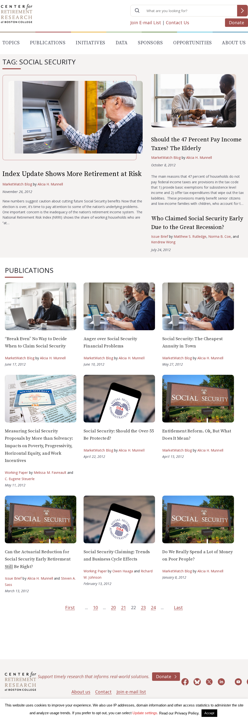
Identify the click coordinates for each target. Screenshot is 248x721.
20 (113, 607)
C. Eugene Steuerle (20, 478)
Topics (11, 43)
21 (123, 607)
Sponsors (150, 43)
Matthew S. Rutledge (190, 236)
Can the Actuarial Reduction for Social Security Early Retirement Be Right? (37, 559)
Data (122, 43)
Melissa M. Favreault (50, 472)
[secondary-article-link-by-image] (198, 102)
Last (178, 607)
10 (95, 607)
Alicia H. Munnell (50, 184)
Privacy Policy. (187, 713)
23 (143, 607)
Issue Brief (159, 236)
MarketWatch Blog (17, 184)
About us (80, 692)
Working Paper (16, 472)
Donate (236, 22)
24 (153, 607)
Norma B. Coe (219, 236)
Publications (47, 43)
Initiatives (90, 43)
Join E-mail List (145, 22)
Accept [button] (209, 713)
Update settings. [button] (145, 713)
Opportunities (192, 43)
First (70, 607)
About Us (234, 43)
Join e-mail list (131, 692)
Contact (103, 692)
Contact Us (177, 22)
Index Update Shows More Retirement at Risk (72, 174)
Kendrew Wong (163, 242)
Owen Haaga (122, 571)
